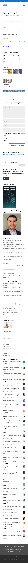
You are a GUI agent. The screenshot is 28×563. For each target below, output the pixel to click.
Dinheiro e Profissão (7, 336)
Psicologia (20, 15)
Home (4, 342)
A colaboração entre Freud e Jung (7, 85)
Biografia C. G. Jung (17, 75)
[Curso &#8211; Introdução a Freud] (7, 71)
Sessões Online (6, 355)
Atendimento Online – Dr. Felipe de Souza (13, 546)
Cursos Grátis (6, 344)
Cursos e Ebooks (7, 348)
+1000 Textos (6, 346)
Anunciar (18, 551)
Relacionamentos (7, 338)
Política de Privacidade (13, 553)
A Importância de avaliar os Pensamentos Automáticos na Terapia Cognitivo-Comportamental (12, 258)
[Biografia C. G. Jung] (17, 71)
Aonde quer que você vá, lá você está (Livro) (13, 317)
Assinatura (5, 351)
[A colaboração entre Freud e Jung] (7, 81)
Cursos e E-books (10, 551)
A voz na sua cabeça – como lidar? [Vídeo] (13, 265)
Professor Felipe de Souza (11, 15)
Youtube (5, 353)
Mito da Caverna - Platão (9, 314)
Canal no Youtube (13, 548)
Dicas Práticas (6, 333)
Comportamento (7, 331)
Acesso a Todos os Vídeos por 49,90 (13, 549)
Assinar (6, 178)
